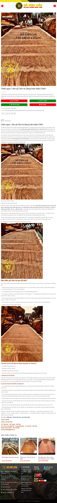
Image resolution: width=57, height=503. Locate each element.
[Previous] (2, 450)
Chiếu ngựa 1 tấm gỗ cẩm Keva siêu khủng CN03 (18, 417)
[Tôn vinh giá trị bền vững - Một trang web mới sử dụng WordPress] (28, 6)
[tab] (2, 120)
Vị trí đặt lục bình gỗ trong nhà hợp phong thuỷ (26, 471)
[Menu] (2, 6)
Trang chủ (4, 86)
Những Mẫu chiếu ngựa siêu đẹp (10, 457)
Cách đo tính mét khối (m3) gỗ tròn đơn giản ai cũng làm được (26, 477)
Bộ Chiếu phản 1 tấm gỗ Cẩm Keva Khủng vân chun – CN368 (46, 458)
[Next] (55, 450)
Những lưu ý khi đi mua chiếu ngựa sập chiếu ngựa (26, 490)
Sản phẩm (10, 86)
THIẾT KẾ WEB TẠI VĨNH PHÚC (24, 501)
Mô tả (2, 120)
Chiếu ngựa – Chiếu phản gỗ (21, 86)
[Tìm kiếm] (55, 6)
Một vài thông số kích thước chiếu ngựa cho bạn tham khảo (26, 484)
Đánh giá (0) (8, 120)
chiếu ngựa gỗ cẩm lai (29, 110)
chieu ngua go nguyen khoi (39, 110)
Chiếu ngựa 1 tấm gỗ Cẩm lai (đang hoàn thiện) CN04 (15, 110)
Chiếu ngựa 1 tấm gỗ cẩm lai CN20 (27, 458)
